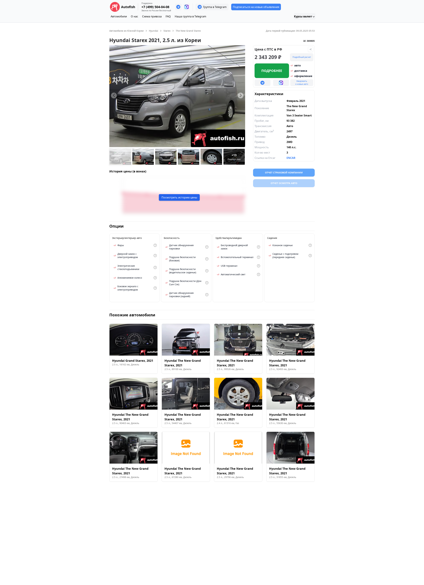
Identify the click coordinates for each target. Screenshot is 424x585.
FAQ (168, 16)
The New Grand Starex (188, 30)
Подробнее (271, 70)
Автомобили (119, 16)
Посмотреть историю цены (179, 197)
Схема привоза (152, 16)
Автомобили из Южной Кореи (126, 30)
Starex (166, 30)
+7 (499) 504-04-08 (155, 7)
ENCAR (291, 158)
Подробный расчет (301, 57)
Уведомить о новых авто (301, 82)
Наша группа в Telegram (190, 16)
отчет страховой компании (284, 172)
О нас (134, 16)
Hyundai (153, 30)
